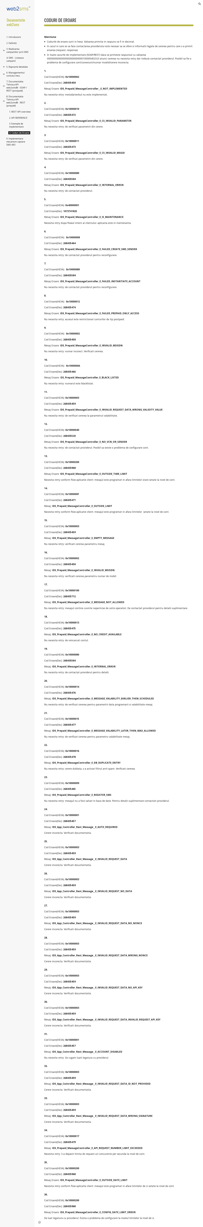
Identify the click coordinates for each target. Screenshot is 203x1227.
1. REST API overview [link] (20, 111)
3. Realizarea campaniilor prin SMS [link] (17, 50)
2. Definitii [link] (11, 43)
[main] (118, 19)
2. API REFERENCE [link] (18, 117)
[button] (199, 4)
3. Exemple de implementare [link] (16, 125)
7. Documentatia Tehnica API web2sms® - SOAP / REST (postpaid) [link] (16, 86)
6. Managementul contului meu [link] (15, 74)
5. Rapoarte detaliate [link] (17, 66)
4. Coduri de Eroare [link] (19, 132)
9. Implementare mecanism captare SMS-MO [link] (15, 141)
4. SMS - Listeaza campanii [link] (15, 59)
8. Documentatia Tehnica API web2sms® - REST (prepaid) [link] (15, 101)
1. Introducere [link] (13, 37)
